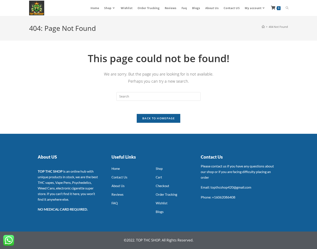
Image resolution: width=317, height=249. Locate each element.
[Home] (263, 27)
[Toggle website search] (287, 8)
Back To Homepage (158, 118)
